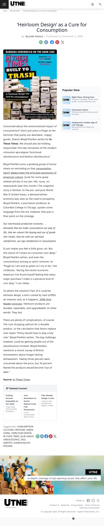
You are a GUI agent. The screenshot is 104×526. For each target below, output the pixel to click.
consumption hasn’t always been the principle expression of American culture (29, 173)
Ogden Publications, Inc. (88, 511)
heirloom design (21, 433)
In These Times (21, 379)
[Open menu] (4, 4)
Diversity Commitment (89, 508)
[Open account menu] (92, 4)
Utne (5, 11)
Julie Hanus (27, 436)
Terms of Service (92, 505)
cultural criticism (14, 429)
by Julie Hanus (34, 36)
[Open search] (100, 4)
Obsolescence (11, 439)
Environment (15, 11)
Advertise (65, 505)
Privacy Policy (77, 505)
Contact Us (54, 505)
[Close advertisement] (73, 518)
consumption (25, 426)
